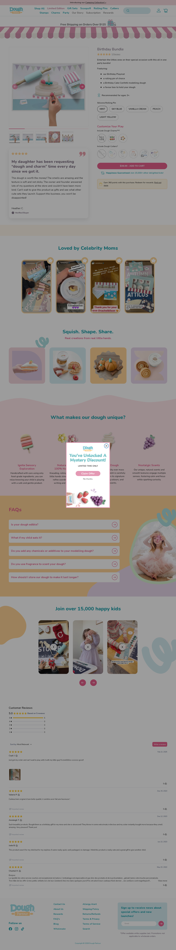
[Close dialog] (106, 446)
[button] (88, 473)
